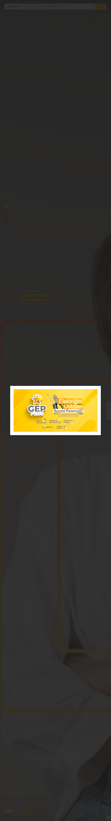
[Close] (99, 387)
